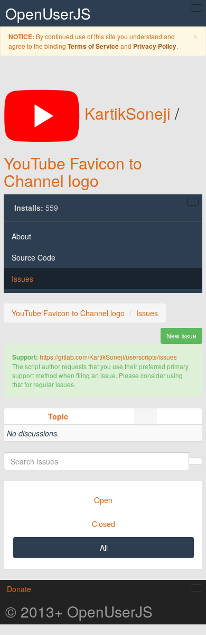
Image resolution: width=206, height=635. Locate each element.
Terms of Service (93, 46)
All (104, 547)
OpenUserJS (48, 13)
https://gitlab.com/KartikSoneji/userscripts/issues (108, 356)
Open (103, 500)
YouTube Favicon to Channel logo (73, 171)
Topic (58, 416)
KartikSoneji (128, 113)
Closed (103, 523)
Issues (22, 278)
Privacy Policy (154, 46)
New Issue (181, 335)
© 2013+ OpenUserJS (79, 611)
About (21, 236)
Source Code (33, 257)
